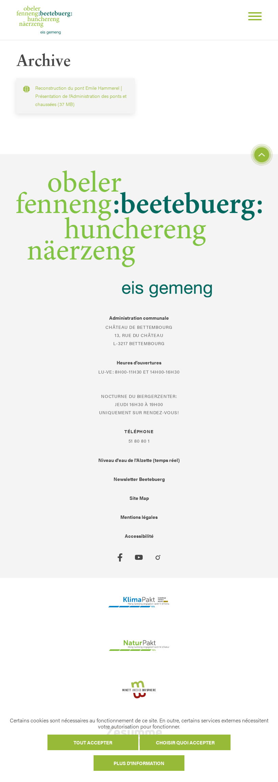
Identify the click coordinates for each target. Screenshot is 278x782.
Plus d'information (139, 763)
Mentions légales (139, 516)
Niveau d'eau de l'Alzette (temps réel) (139, 460)
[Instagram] (158, 557)
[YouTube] (139, 557)
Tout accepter (93, 742)
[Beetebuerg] (44, 20)
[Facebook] (120, 557)
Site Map (139, 497)
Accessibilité (139, 535)
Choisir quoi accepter (185, 742)
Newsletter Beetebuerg (139, 478)
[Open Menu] (252, 17)
